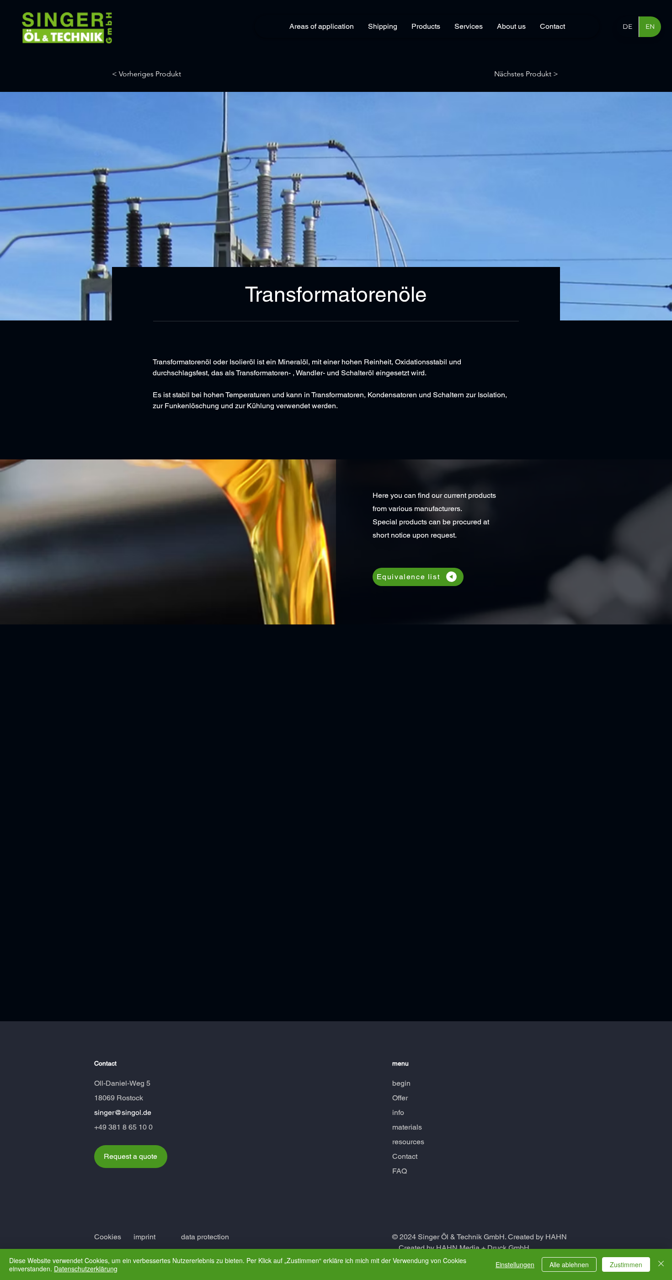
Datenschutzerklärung (85, 1268)
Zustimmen (626, 1264)
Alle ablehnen (569, 1264)
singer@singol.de (122, 1112)
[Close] (661, 1264)
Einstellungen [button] (515, 1264)
